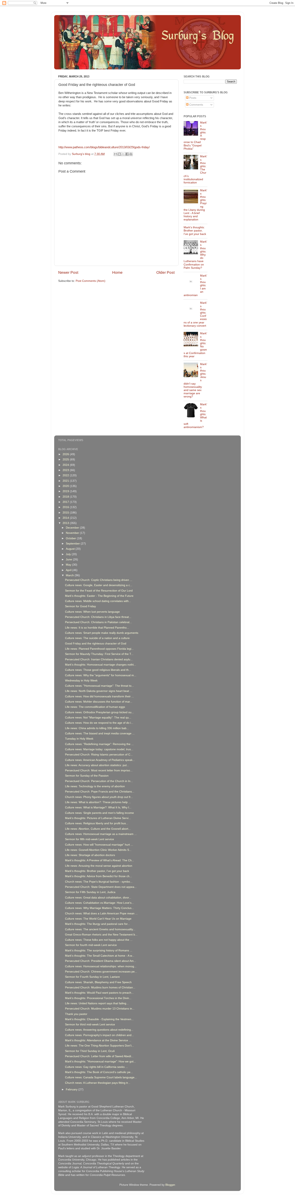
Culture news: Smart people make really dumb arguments (101, 632)
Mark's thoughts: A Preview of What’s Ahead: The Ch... (99, 860)
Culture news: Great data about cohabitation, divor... (98, 897)
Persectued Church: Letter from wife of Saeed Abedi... (99, 1056)
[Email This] (116, 154)
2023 (66, 470)
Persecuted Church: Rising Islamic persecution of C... (99, 754)
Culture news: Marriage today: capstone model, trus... (99, 749)
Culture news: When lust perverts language (92, 611)
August (70, 548)
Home (117, 272)
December (73, 527)
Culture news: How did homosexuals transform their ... (99, 696)
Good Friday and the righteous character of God (95, 643)
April (69, 570)
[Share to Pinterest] (131, 154)
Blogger (170, 1184)
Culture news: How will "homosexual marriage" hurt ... (99, 844)
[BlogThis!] (119, 154)
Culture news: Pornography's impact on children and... (99, 1035)
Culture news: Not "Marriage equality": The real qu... (98, 717)
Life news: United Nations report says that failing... (97, 1003)
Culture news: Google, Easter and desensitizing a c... (98, 585)
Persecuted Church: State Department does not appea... (101, 886)
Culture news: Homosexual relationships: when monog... (100, 966)
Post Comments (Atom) (90, 280)
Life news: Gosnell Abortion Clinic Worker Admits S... (98, 849)
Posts (192, 97)
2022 (66, 475)
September (73, 543)
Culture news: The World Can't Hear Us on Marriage (98, 918)
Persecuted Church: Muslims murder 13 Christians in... (99, 1008)
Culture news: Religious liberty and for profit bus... (96, 823)
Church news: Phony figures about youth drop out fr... (99, 797)
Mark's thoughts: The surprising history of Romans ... (98, 950)
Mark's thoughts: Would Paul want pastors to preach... (99, 992)
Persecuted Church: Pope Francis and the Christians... (99, 791)
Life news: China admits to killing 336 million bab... (97, 728)
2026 (66, 454)
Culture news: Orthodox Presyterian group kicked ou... (99, 712)
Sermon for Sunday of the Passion (87, 775)
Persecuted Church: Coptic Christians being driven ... (98, 579)
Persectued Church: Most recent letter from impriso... (98, 770)
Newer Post (68, 272)
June (69, 559)
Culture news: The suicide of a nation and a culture (97, 638)
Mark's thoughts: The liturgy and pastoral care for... (97, 923)
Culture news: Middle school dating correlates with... (98, 601)
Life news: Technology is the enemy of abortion (95, 786)
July (69, 554)
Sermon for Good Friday (80, 606)
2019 (66, 491)
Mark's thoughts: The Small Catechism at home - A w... (99, 955)
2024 (66, 464)
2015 (66, 512)
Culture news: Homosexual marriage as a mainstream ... (101, 834)
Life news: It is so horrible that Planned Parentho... (97, 627)
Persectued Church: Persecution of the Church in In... (99, 781)
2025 (66, 459)
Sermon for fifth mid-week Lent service (89, 839)
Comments (195, 104)
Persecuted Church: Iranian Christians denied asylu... (99, 659)
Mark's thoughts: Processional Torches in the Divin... (98, 998)
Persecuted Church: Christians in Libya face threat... (98, 617)
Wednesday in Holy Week (81, 680)
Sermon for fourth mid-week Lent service (91, 945)
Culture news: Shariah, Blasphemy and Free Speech (98, 982)
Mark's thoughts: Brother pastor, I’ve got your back (195, 230)
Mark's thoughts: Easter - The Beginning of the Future (99, 595)
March (70, 575)
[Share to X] (123, 154)
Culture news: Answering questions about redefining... (99, 1029)
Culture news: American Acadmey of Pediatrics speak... (100, 760)
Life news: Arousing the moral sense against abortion (98, 865)
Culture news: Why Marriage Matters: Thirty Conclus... (99, 908)
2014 (66, 517)
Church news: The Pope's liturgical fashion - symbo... (98, 881)
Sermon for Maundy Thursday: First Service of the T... (99, 654)
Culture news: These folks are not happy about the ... (98, 939)
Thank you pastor (76, 1014)
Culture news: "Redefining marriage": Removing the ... (99, 744)
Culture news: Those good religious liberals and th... (98, 669)
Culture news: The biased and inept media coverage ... (100, 733)
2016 (66, 507)
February (72, 1089)
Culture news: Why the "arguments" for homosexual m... (100, 675)
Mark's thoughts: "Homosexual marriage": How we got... (100, 1061)
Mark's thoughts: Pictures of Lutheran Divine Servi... (98, 818)
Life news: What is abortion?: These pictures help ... (98, 802)
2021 (66, 480)
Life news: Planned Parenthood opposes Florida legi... (99, 648)
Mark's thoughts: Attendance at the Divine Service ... (98, 1040)
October (71, 538)
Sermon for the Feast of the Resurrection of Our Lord (99, 590)
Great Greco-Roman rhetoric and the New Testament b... (101, 934)
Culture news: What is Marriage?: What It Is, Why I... (98, 807)
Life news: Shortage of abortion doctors (90, 855)
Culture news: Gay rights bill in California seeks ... (96, 1066)
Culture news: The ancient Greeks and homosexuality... (100, 929)
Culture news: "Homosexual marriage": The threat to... (99, 685)
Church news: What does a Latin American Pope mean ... (101, 913)
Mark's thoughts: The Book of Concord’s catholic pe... (99, 1072)
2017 (66, 501)
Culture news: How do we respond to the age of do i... (99, 722)
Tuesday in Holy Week (79, 738)
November (73, 532)
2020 (66, 486)
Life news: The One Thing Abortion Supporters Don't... (99, 1045)
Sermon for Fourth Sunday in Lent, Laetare (92, 976)
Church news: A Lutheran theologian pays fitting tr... (97, 1082)
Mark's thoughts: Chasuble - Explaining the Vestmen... (99, 1019)
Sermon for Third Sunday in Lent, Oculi (90, 1051)
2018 (66, 496)
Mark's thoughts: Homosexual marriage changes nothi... (100, 664)
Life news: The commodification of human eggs (95, 706)
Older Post (165, 272)
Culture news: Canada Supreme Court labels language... (101, 1077)
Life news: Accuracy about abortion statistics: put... (97, 765)
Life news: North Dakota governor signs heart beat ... (98, 691)
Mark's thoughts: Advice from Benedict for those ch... (98, 876)
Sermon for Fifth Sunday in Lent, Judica (90, 892)
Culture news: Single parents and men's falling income (99, 812)
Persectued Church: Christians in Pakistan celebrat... (98, 622)
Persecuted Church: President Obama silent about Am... (100, 960)
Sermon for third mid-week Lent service (90, 1024)
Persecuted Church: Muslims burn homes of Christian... (100, 987)
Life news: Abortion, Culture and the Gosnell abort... (98, 828)
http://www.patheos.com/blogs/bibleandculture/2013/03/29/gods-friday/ (104, 147)
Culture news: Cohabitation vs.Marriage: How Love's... (99, 902)
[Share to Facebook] (127, 154)
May (69, 564)
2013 (66, 523)
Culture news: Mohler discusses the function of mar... (98, 701)
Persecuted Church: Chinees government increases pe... (101, 971)
